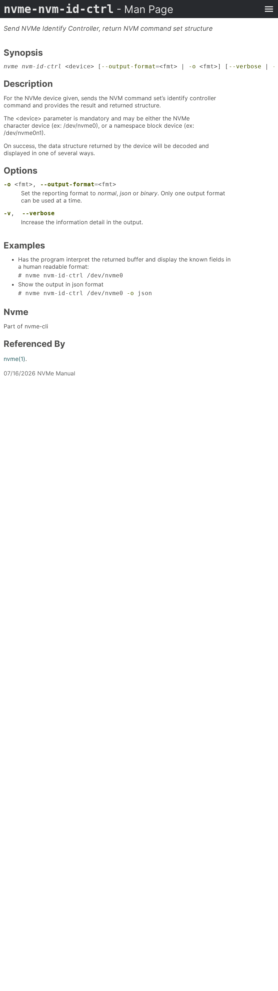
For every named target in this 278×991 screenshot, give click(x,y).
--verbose (245, 66)
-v (7, 213)
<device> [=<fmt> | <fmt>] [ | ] (139, 66)
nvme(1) (14, 358)
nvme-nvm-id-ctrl (88, 9)
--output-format (128, 66)
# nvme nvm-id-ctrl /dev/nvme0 (70, 275)
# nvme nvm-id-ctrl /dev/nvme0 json (85, 293)
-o (192, 66)
